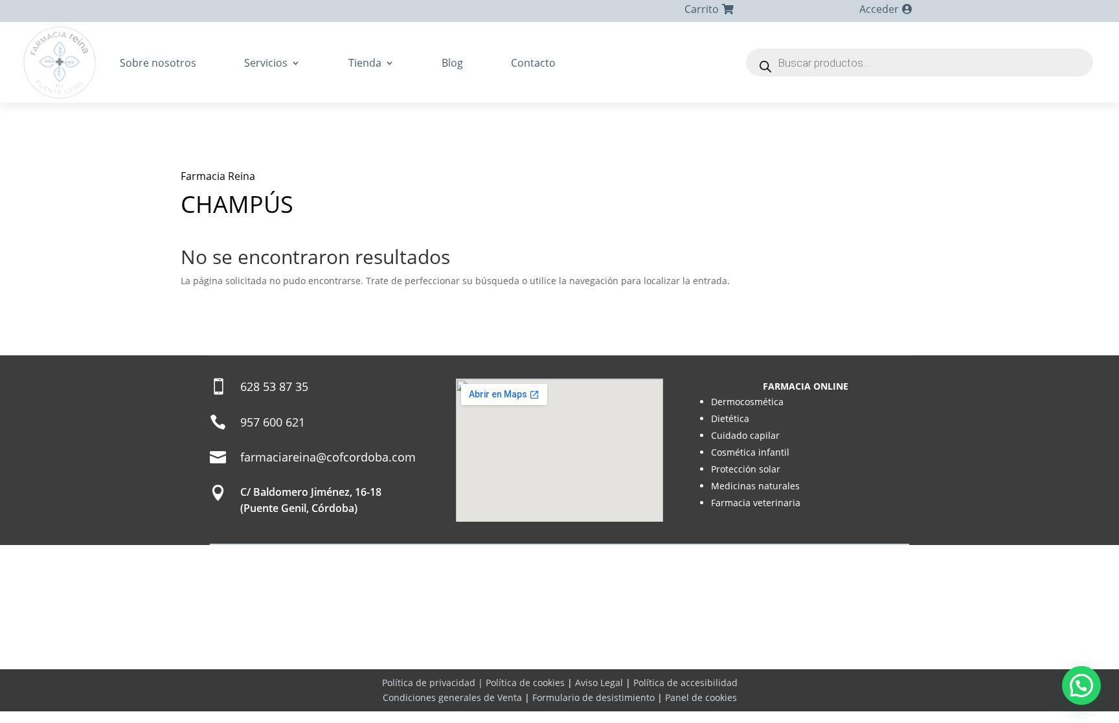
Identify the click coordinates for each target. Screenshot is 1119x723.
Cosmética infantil (750, 452)
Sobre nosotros (158, 63)
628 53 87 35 (274, 386)
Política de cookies (525, 682)
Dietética (730, 418)
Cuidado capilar (745, 435)
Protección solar (745, 469)
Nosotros (474, 654)
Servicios (266, 63)
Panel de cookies (701, 697)
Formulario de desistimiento (593, 697)
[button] (1081, 685)
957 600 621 (272, 422)
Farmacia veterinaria (755, 502)
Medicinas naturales (755, 486)
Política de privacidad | (434, 682)
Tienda (364, 63)
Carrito (701, 9)
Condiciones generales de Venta (452, 697)
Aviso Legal (599, 682)
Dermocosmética (747, 401)
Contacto (533, 63)
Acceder (879, 9)
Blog (452, 63)
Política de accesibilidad (685, 682)
